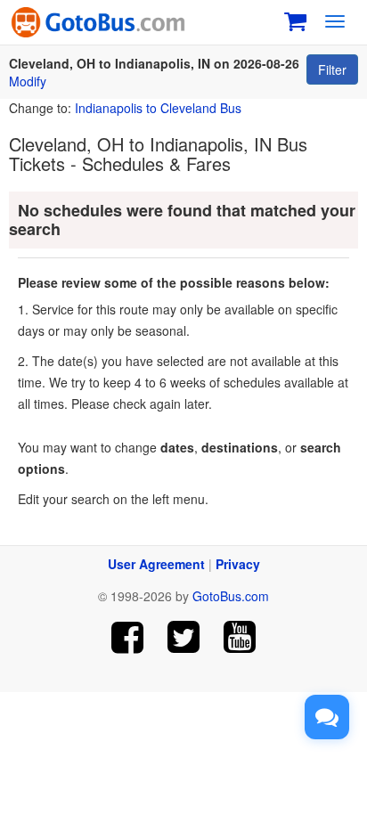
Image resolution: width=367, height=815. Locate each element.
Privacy (238, 564)
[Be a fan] (128, 637)
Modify (27, 81)
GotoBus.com (230, 596)
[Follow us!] (184, 637)
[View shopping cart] (295, 19)
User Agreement (156, 564)
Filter (332, 69)
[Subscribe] (239, 637)
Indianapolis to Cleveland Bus (158, 108)
